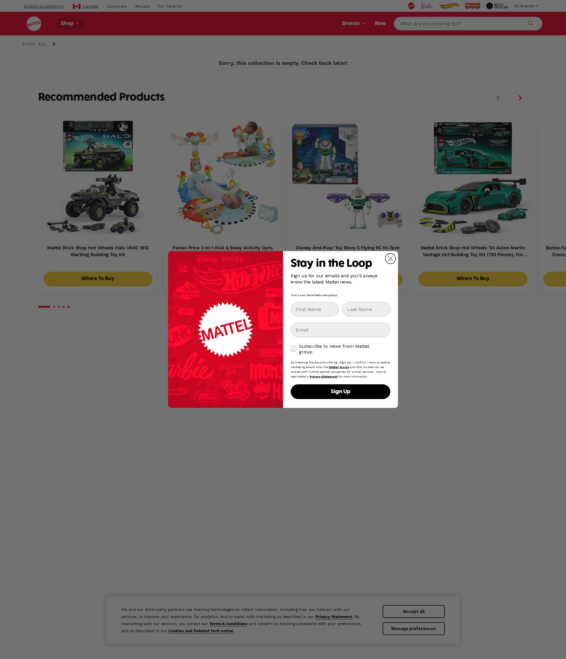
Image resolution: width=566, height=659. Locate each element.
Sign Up (340, 391)
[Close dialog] (390, 258)
